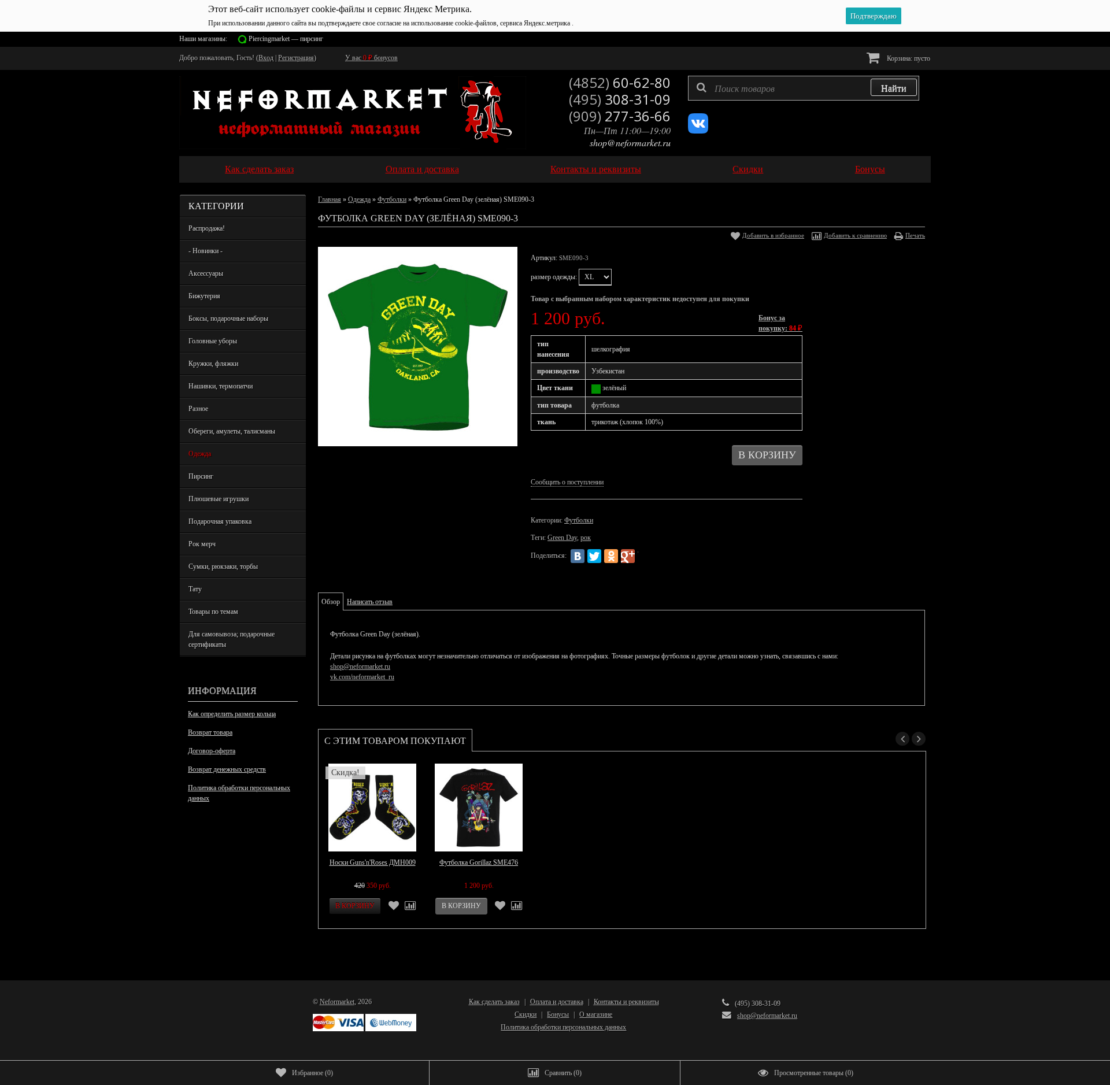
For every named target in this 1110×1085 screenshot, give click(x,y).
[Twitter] (594, 556)
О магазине (595, 1014)
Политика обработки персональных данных (239, 793)
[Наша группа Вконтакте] (698, 131)
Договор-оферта (211, 751)
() (312, 1073)
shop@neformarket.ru (630, 142)
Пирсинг (200, 476)
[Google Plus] (628, 556)
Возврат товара (210, 732)
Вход (265, 58)
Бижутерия (204, 296)
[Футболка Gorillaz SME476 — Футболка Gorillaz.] (479, 807)
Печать (915, 235)
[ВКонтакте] (577, 556)
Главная (329, 199)
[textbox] (803, 88)
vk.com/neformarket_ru (362, 677)
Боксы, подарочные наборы (228, 318)
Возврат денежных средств (227, 769)
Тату (195, 589)
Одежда (199, 454)
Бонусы (870, 169)
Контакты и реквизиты (595, 169)
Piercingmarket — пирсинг (286, 39)
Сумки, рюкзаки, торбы (223, 566)
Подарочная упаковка (219, 521)
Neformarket (337, 1002)
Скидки (747, 169)
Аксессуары (205, 273)
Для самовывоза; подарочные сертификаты (231, 639)
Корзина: (907, 58)
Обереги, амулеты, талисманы (231, 431)
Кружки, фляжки (213, 364)
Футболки (392, 199)
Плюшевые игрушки (218, 499)
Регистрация (296, 58)
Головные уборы (212, 341)
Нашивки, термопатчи (220, 386)
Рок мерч (202, 544)
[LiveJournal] (645, 556)
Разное (198, 409)
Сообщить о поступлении (567, 482)
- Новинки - (205, 251)
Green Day (562, 538)
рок (585, 538)
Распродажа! (206, 228)
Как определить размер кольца (232, 714)
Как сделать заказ (259, 169)
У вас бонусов (371, 58)
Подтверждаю (873, 16)
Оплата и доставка (422, 169)
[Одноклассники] (611, 556)
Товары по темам (213, 612)
